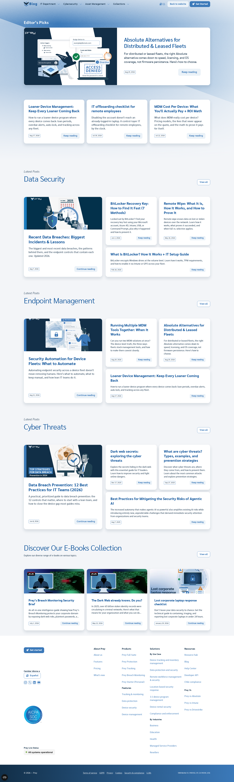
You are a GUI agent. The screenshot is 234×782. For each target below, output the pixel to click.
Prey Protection (129, 662)
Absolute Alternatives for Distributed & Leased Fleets (184, 330)
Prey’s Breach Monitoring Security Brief (51, 602)
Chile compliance (192, 682)
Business (154, 725)
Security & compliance (134, 773)
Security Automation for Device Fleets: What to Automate (57, 361)
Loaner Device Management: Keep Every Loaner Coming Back (54, 109)
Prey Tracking (128, 668)
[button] (50, 4)
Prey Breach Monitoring (133, 675)
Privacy (110, 773)
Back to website (178, 4)
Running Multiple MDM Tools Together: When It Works (129, 330)
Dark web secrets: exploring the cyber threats (125, 456)
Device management (132, 714)
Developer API (191, 675)
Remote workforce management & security (165, 678)
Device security (129, 708)
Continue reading (86, 269)
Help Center (190, 668)
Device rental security (160, 707)
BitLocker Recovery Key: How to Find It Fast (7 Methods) (129, 208)
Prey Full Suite (129, 655)
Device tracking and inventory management (164, 661)
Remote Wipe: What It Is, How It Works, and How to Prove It (184, 208)
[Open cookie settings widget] (4, 777)
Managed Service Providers (163, 746)
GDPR (101, 773)
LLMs (149, 773)
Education (155, 732)
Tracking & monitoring (132, 694)
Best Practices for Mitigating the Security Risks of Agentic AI (156, 501)
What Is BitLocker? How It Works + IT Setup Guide (149, 254)
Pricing (97, 668)
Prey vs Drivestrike (193, 710)
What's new (99, 675)
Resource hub (191, 655)
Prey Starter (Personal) (133, 682)
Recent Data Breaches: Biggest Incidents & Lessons (57, 239)
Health (153, 739)
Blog (186, 662)
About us (98, 655)
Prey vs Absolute (192, 696)
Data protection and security (164, 670)
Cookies (118, 773)
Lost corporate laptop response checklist (175, 602)
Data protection (129, 701)
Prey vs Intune (191, 703)
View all (204, 182)
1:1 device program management (159, 698)
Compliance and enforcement (164, 713)
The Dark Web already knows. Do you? (117, 600)
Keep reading (189, 72)
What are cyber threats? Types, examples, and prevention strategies (183, 456)
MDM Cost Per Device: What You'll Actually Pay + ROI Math (178, 109)
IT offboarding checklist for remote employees (113, 109)
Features (98, 662)
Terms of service (90, 773)
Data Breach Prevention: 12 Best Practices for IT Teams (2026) (58, 487)
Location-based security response (161, 688)
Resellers (154, 752)
